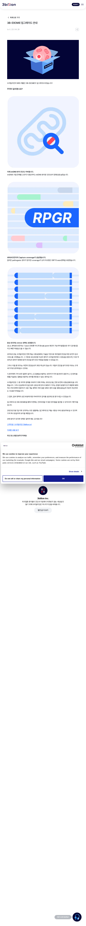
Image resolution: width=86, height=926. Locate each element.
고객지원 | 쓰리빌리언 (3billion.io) (19, 424)
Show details (74, 471)
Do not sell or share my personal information (22, 479)
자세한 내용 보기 (13, 430)
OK (63, 479)
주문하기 (75, 4)
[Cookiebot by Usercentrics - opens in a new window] (73, 445)
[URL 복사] (77, 29)
